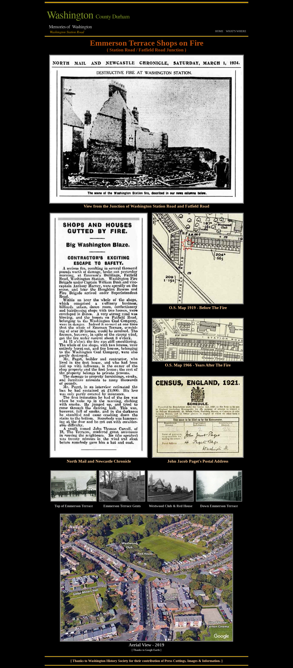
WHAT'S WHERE (236, 31)
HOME (219, 31)
